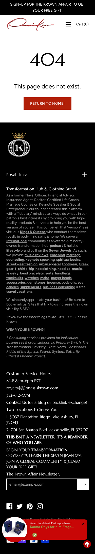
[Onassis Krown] (30, 24)
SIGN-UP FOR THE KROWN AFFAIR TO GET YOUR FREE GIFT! (47, 7)
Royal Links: (16, 174)
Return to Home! (47, 103)
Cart (82, 24)
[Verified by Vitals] (34, 535)
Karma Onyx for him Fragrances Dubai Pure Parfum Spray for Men (52, 527)
